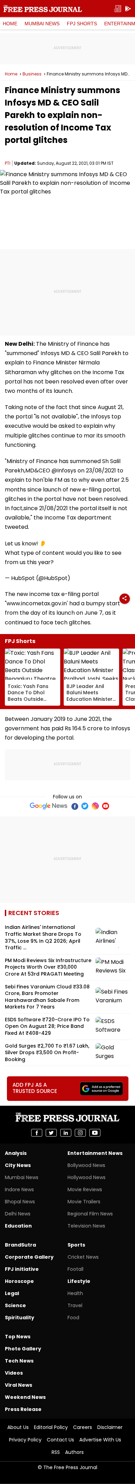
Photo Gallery (23, 1348)
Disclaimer (110, 1427)
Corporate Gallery (29, 1257)
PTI (7, 163)
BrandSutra (20, 1244)
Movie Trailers (84, 1201)
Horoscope (19, 1281)
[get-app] (128, 8)
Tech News (19, 1360)
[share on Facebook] (36, 1133)
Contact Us (60, 1439)
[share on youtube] (94, 1133)
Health (75, 1293)
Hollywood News (87, 1177)
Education (18, 1225)
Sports (76, 1244)
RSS (56, 1452)
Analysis (16, 1153)
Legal (12, 1293)
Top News (17, 1336)
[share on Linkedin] (65, 1133)
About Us (18, 1427)
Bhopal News (20, 1201)
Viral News (18, 1385)
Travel (75, 1305)
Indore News (19, 1189)
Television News (86, 1225)
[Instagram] (95, 806)
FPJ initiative (22, 1269)
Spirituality (19, 1317)
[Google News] (49, 806)
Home (10, 23)
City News (18, 1165)
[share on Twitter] (51, 1133)
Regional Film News (90, 1213)
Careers (82, 1427)
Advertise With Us (100, 1439)
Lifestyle (79, 1281)
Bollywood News (86, 1165)
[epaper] (117, 8)
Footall (75, 1269)
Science (15, 1305)
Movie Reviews (85, 1189)
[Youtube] (105, 806)
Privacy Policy (25, 1439)
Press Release (23, 1409)
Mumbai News (42, 23)
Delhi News (17, 1213)
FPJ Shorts (82, 23)
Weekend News (25, 1397)
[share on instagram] (80, 1133)
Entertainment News (95, 1153)
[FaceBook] (74, 806)
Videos (14, 1372)
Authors (74, 1452)
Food (73, 1317)
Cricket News (83, 1257)
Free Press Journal (42, 8)
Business (32, 74)
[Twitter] (84, 806)
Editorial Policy (51, 1427)
